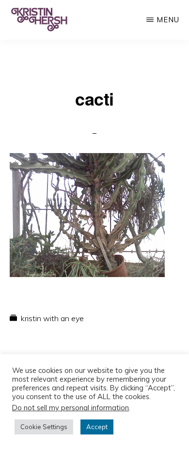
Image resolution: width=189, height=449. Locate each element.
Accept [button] (97, 427)
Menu (168, 19)
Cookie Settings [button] (43, 427)
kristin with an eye (52, 318)
